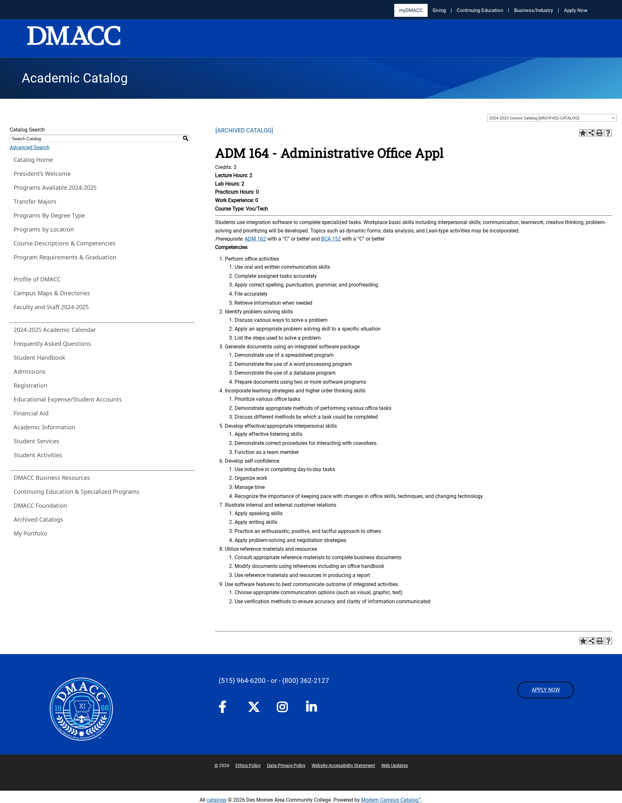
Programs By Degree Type (49, 215)
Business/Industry (533, 10)
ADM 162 (255, 239)
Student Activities (38, 455)
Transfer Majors (35, 201)
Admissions (30, 371)
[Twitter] (256, 707)
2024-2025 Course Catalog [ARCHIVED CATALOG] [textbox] (534, 118)
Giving (439, 10)
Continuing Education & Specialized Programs (77, 491)
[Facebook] (227, 708)
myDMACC (411, 10)
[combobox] (552, 118)
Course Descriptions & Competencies (65, 243)
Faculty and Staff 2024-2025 (51, 307)
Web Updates (394, 765)
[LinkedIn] (314, 708)
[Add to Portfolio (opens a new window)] (582, 132)
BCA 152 (331, 239)
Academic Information (44, 427)
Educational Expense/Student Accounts (68, 399)
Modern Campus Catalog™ (391, 800)
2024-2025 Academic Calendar (55, 330)
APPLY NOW (546, 690)
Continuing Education (480, 10)
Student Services (36, 441)
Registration (30, 385)
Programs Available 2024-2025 (55, 187)
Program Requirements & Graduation (65, 257)
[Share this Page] (591, 132)
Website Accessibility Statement (343, 765)
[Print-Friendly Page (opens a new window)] (599, 132)
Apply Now (575, 10)
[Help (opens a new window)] (608, 132)
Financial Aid (31, 413)
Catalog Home (33, 160)
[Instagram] (285, 708)
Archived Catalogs (38, 519)
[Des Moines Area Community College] (73, 39)
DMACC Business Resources (52, 477)
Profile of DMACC (37, 279)
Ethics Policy (248, 765)
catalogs (216, 800)
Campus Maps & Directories (52, 293)
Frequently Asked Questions (52, 343)
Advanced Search (30, 147)
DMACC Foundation (40, 505)
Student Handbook (39, 357)
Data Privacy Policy (286, 765)
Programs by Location (44, 229)
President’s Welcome (42, 173)
